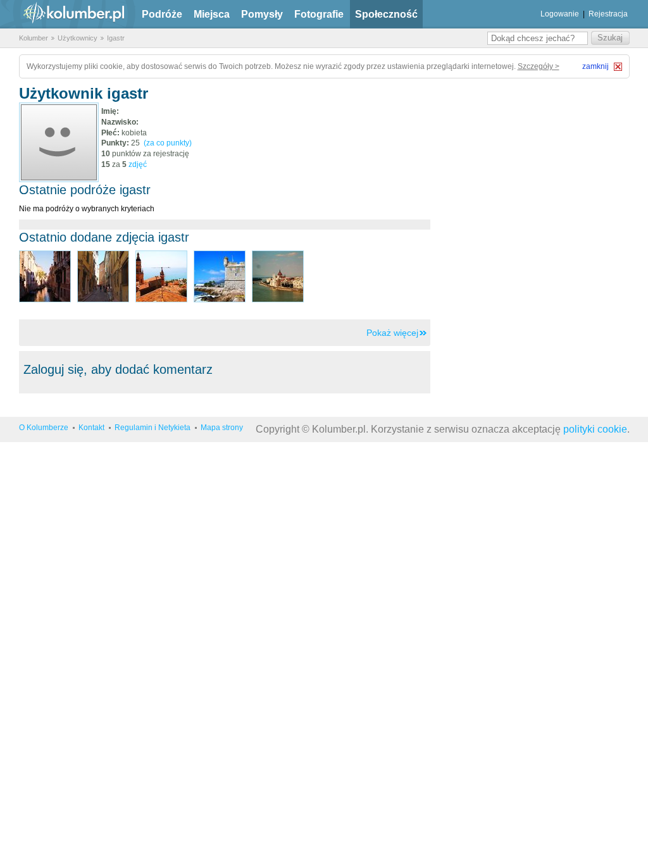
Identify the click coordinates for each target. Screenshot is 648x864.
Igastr (116, 38)
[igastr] (59, 142)
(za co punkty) (168, 143)
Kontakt (91, 427)
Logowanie (559, 13)
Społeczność (386, 14)
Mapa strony (222, 427)
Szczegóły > (538, 66)
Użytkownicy (77, 38)
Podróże (162, 14)
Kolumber (33, 38)
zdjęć (137, 164)
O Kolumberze (43, 427)
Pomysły (262, 14)
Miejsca (212, 14)
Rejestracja (608, 13)
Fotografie (319, 14)
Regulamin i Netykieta (152, 427)
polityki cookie (595, 429)
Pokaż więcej (392, 333)
